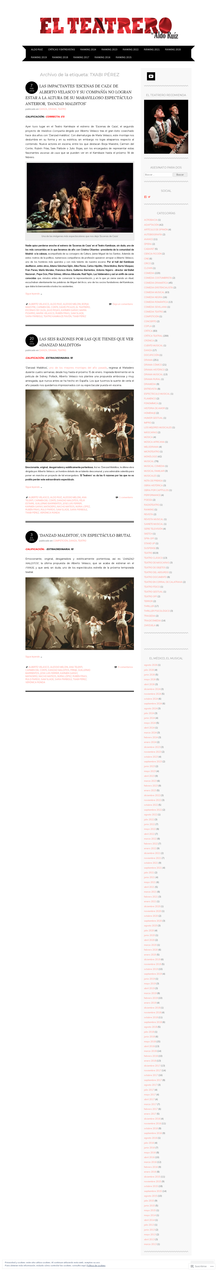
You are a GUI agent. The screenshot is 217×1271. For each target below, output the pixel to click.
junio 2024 (149, 718)
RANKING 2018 (60, 57)
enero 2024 (150, 742)
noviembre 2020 (152, 911)
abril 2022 (149, 834)
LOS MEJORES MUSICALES (158, 427)
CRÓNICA (149, 340)
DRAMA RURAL (152, 379)
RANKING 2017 (81, 57)
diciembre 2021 (152, 853)
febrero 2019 (151, 998)
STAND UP (149, 543)
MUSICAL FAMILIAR (154, 471)
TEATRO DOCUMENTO (155, 577)
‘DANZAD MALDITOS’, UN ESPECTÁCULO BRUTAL (85, 535)
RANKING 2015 (124, 57)
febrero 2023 (151, 785)
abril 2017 (149, 1099)
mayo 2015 (150, 1210)
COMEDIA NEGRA (153, 297)
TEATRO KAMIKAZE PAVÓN (58, 316)
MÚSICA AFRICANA (154, 441)
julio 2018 (149, 1031)
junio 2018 (149, 1036)
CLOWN (148, 268)
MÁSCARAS (150, 432)
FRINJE (73, 670)
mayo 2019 (150, 983)
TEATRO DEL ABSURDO (156, 572)
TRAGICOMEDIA (152, 620)
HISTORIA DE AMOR (154, 408)
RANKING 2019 (39, 57)
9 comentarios (125, 667)
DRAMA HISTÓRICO (154, 369)
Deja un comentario (123, 304)
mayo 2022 (150, 829)
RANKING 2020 (173, 49)
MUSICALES (150, 475)
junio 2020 (149, 935)
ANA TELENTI (75, 667)
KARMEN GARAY (69, 310)
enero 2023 (150, 790)
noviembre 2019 (152, 964)
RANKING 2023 (109, 49)
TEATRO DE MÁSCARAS (156, 562)
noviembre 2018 (152, 1012)
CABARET (149, 249)
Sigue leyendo (33, 293)
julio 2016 (149, 1142)
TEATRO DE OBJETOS (155, 567)
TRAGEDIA (149, 615)
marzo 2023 (150, 780)
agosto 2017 (150, 1084)
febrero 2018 (151, 1056)
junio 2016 (149, 1147)
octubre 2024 (151, 698)
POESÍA (148, 499)
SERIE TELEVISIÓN (153, 528)
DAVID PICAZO (67, 307)
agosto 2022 (150, 814)
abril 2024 (149, 727)
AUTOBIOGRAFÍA (153, 234)
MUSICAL (149, 461)
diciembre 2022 (152, 795)
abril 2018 (149, 1046)
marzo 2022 (150, 838)
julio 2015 (149, 1200)
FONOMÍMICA (151, 403)
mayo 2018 (150, 1041)
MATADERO (50, 506)
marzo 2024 (150, 732)
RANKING (149, 509)
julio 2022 (149, 819)
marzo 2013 (150, 1244)
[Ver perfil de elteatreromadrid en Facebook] (145, 197)
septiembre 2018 (153, 1022)
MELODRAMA (151, 446)
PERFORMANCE (152, 495)
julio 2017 (149, 1089)
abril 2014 (149, 1220)
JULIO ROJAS (53, 310)
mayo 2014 (150, 1215)
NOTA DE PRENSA (153, 480)
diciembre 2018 (152, 1007)
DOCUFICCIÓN (151, 355)
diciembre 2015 (152, 1176)
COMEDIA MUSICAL (154, 292)
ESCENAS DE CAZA (35, 310)
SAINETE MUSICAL (153, 524)
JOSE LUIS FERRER (72, 503)
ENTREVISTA (150, 388)
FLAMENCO (150, 398)
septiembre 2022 (153, 809)
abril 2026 (149, 684)
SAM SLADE (77, 313)
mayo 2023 (150, 771)
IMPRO (147, 422)
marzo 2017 (150, 1104)
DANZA (43, 109)
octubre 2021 (151, 862)
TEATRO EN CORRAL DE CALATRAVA (163, 582)
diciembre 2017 (152, 1065)
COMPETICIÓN (60, 540)
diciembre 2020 (152, 906)
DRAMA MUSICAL (153, 374)
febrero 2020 (151, 949)
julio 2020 (149, 930)
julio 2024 (149, 713)
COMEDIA (149, 273)
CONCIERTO (150, 321)
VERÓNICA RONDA (50, 512)
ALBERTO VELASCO (38, 304)
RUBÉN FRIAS (62, 313)
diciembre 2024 (152, 689)
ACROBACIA (150, 219)
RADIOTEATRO (151, 504)
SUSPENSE (150, 548)
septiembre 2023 (153, 761)
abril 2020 (149, 940)
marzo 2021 (150, 891)
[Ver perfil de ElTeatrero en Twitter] (149, 197)
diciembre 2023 (152, 747)
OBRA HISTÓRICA (153, 485)
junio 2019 (149, 978)
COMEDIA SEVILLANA (155, 307)
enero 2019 (150, 1002)
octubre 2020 (151, 915)
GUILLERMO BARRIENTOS (48, 503)
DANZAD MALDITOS (67, 500)
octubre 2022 (151, 804)
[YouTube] (151, 76)
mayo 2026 (150, 679)
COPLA (148, 326)
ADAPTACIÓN (151, 224)
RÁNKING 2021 (152, 49)
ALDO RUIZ (37, 49)
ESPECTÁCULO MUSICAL (157, 393)
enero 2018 (150, 1060)
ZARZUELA (150, 625)
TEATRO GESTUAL (153, 591)
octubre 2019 (151, 969)
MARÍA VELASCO (45, 313)
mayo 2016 (150, 1152)
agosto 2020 (150, 925)
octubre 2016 (151, 1128)
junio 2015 (149, 1205)
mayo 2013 (150, 1234)
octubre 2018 (151, 1017)
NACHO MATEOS (66, 506)
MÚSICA (148, 437)
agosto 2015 (150, 1195)
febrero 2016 (151, 1167)
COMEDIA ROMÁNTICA (156, 302)
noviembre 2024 (152, 693)
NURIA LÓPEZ (83, 506)
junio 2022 (149, 824)
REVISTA (148, 514)
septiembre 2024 (153, 703)
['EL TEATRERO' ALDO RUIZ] (108, 43)
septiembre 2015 (153, 1191)
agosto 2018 (150, 1027)
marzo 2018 (150, 1051)
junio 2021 (149, 877)
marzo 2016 (150, 1162)
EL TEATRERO (83, 307)
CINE (146, 258)
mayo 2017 (150, 1094)
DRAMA (52, 109)
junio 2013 (149, 1229)
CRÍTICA (148, 330)
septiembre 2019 (153, 973)
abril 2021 (149, 887)
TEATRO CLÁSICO (153, 557)
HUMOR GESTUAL (153, 418)
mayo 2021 (150, 882)
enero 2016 (150, 1171)
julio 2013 (149, 1224)
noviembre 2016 (152, 1123)
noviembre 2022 (152, 800)
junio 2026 (149, 674)
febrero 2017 (151, 1109)
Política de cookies (96, 1265)
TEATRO (62, 109)
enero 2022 (150, 848)
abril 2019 (149, 988)
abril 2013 (149, 1239)
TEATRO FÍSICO (152, 586)
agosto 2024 (150, 708)
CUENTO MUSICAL (153, 345)
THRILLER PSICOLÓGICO (157, 610)
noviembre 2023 (152, 751)
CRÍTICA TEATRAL (153, 335)
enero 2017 (150, 1113)
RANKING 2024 (88, 49)
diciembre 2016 (152, 1118)
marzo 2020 (150, 945)
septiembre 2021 (153, 867)
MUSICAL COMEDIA (154, 466)
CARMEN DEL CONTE (47, 307)
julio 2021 (149, 872)
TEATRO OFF (150, 596)
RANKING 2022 (131, 49)
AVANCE (148, 239)
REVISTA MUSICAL (153, 519)
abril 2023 (149, 776)
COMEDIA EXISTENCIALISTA (158, 287)
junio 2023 (149, 766)
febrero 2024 (151, 737)
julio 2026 (149, 669)
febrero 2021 (151, 896)
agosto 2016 (150, 1138)
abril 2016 (149, 1157)
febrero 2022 (151, 843)
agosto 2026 (150, 665)
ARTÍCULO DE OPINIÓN (156, 229)
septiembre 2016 (153, 1133)
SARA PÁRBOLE (34, 316)
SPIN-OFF (149, 538)
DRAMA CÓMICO (153, 364)
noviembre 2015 (152, 1181)
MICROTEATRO (151, 451)
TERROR (148, 601)
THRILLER (149, 606)
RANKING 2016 (102, 57)
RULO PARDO (48, 509)
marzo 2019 (150, 993)
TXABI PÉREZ (79, 316)
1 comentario (126, 497)
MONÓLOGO (150, 456)
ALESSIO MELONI (72, 304)
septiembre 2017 (153, 1080)
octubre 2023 (151, 756)
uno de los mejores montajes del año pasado (78, 367)
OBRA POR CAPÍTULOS (156, 490)
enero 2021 (150, 901)
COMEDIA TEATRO (153, 311)
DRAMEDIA (150, 384)
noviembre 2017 (152, 1070)
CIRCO (147, 263)
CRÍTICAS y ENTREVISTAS (61, 49)
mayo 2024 (150, 723)
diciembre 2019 (152, 959)
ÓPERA (148, 244)
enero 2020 (150, 954)
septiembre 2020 (153, 920)
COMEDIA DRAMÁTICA (156, 282)
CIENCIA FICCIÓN (153, 253)
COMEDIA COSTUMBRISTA (158, 277)
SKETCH (148, 533)
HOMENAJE (150, 413)
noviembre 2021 (152, 858)
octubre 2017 (151, 1075)
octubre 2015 (151, 1186)
